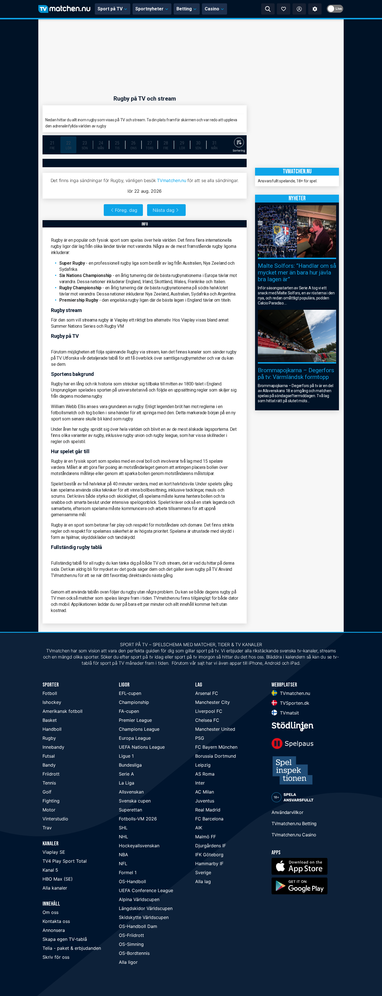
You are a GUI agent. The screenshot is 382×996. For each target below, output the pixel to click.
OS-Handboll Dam (138, 926)
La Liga (126, 783)
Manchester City (212, 702)
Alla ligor (128, 962)
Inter (200, 783)
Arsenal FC (206, 693)
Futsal (49, 756)
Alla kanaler (55, 888)
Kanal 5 (50, 870)
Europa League (135, 738)
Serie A (126, 774)
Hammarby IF (209, 863)
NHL (123, 836)
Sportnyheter (149, 8)
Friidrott (51, 774)
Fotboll (50, 693)
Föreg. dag (126, 210)
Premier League (135, 720)
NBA (123, 854)
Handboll (52, 729)
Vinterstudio (55, 819)
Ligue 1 (126, 756)
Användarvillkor (287, 812)
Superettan (130, 810)
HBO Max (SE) (58, 879)
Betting (184, 8)
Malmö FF (205, 836)
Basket (50, 720)
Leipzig (203, 765)
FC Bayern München (216, 747)
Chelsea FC (207, 720)
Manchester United (215, 729)
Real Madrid (207, 810)
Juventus (204, 801)
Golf (47, 792)
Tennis (49, 783)
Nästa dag (164, 210)
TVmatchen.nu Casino (294, 834)
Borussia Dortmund (215, 756)
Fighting (51, 801)
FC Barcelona (209, 819)
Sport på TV (110, 8)
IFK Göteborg (209, 854)
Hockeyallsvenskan (139, 845)
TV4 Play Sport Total (65, 861)
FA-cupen (129, 711)
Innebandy (53, 747)
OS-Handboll (132, 881)
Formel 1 (127, 872)
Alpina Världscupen (139, 899)
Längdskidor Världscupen (146, 908)
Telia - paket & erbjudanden (72, 948)
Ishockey (52, 702)
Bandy (49, 765)
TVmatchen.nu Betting (294, 823)
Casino (212, 8)
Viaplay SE (54, 852)
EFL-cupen (130, 693)
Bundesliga (130, 765)
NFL (123, 863)
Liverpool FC (208, 711)
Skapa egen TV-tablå (65, 939)
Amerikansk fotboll (62, 711)
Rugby (49, 738)
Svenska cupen (135, 801)
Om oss (50, 912)
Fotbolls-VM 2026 (138, 819)
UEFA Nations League (142, 747)
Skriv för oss (56, 957)
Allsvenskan (131, 792)
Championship (134, 702)
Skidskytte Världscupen (144, 917)
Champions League (139, 729)
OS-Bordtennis (134, 953)
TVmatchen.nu (171, 180)
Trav (47, 827)
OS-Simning (131, 944)
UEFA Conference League (146, 890)
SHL (123, 827)
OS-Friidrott (131, 935)
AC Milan (204, 792)
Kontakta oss (56, 921)
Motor (49, 810)
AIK (198, 827)
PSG (199, 738)
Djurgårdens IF (210, 845)
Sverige (203, 872)
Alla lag (203, 881)
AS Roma (204, 774)
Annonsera (54, 930)
